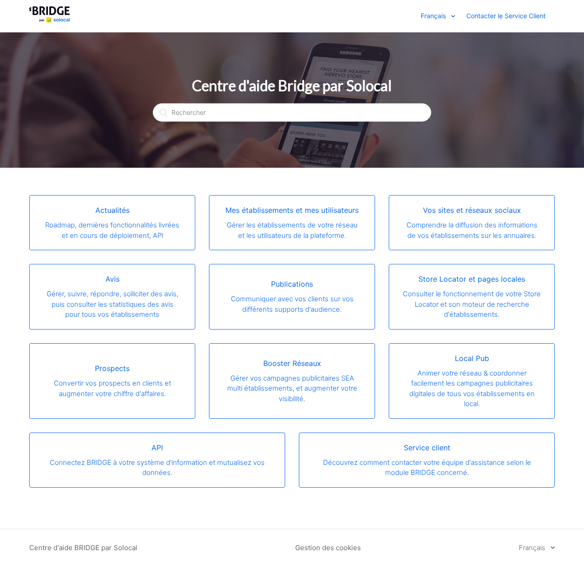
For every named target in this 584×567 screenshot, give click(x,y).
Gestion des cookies (328, 547)
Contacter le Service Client (506, 16)
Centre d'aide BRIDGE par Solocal (83, 547)
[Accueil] (49, 20)
